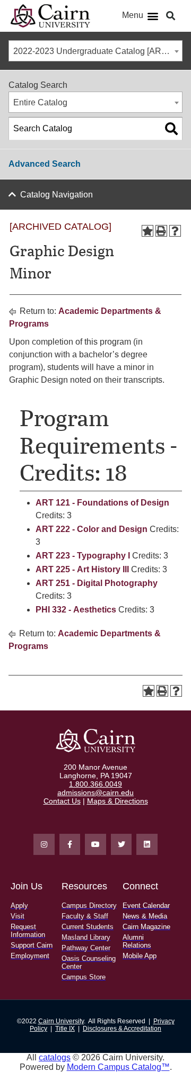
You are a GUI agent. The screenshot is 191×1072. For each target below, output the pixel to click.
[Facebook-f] (70, 844)
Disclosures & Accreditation (122, 1028)
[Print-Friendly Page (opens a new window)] (161, 231)
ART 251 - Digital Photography (97, 583)
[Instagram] (44, 844)
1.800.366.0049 (95, 784)
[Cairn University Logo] (50, 16)
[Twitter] (121, 844)
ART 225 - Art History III (82, 569)
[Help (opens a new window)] (175, 231)
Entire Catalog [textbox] (40, 102)
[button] (153, 16)
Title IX (65, 1028)
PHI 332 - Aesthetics (76, 609)
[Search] (171, 128)
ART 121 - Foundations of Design (102, 502)
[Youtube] (95, 844)
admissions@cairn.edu (95, 792)
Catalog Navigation (56, 194)
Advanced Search (44, 163)
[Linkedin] (147, 844)
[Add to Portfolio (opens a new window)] (147, 231)
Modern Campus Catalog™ (118, 1066)
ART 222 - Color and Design (91, 529)
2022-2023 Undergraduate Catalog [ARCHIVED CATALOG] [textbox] (97, 51)
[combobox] (95, 50)
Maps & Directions (117, 801)
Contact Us (62, 801)
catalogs (55, 1057)
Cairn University (61, 1021)
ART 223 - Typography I (83, 555)
